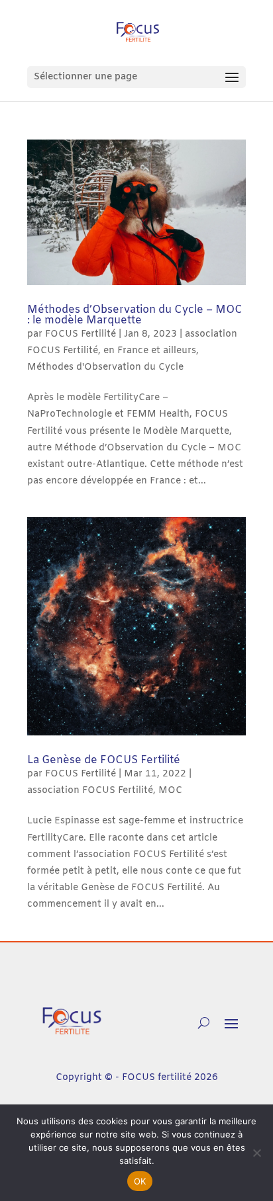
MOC (170, 790)
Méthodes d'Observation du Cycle (105, 367)
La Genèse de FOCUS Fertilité (103, 760)
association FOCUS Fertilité (90, 790)
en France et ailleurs (149, 351)
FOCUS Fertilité (80, 334)
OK (140, 1181)
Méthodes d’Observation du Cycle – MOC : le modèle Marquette (135, 315)
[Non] (256, 1152)
